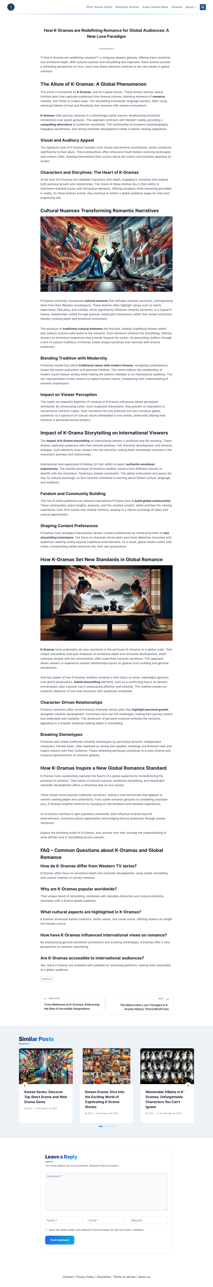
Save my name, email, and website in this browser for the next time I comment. (96, 1229)
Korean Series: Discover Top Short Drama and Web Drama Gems (45, 1097)
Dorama (177, 7)
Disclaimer (104, 1277)
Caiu (29, 1108)
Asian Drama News (155, 7)
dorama (47, 979)
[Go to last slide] (24, 1085)
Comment (54, 1176)
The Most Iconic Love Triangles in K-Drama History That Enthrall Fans (144, 1004)
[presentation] (46, 1066)
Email (93, 1220)
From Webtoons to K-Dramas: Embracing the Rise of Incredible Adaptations (71, 1003)
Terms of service (124, 1277)
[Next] (188, 1085)
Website (136, 1220)
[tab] (101, 1126)
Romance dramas (127, 7)
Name (52, 1220)
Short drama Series (99, 7)
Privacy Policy (85, 1277)
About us (144, 1277)
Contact (68, 1277)
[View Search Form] (203, 7)
